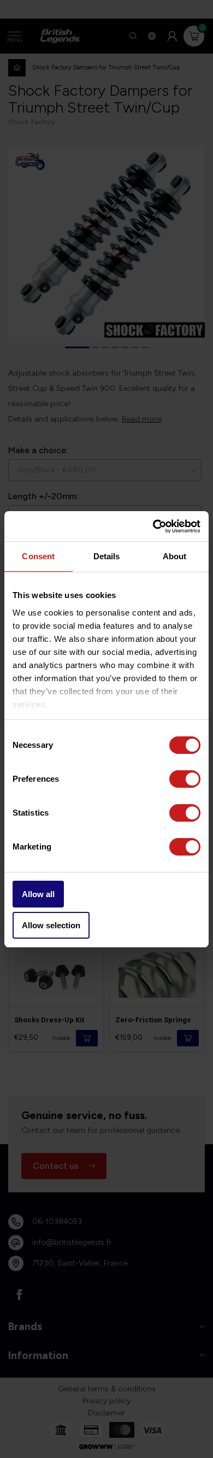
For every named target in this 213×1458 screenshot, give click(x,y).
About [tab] (175, 556)
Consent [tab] (38, 556)
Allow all (38, 894)
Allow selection (51, 925)
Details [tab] (106, 556)
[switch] (184, 779)
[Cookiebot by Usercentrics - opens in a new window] (153, 526)
